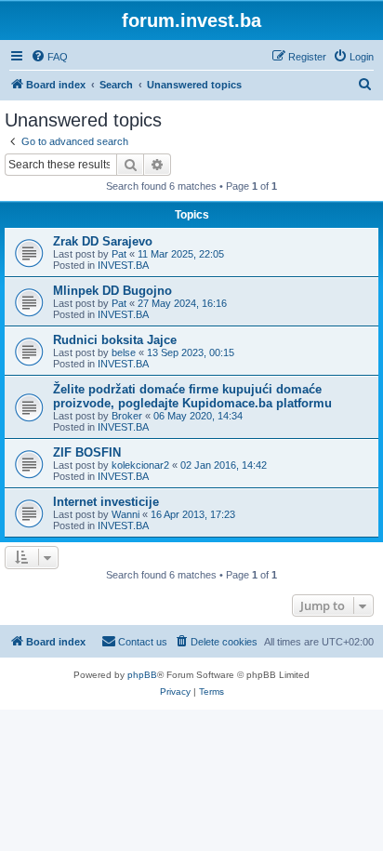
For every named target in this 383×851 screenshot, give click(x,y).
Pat (119, 253)
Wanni (125, 514)
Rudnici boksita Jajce (115, 340)
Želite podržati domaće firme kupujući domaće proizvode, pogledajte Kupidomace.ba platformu (192, 396)
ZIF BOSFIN (87, 452)
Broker (127, 415)
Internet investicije (106, 502)
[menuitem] (49, 57)
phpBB (142, 675)
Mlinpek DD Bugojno (112, 291)
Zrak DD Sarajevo (102, 241)
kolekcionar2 (140, 465)
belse (124, 352)
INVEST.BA (123, 265)
